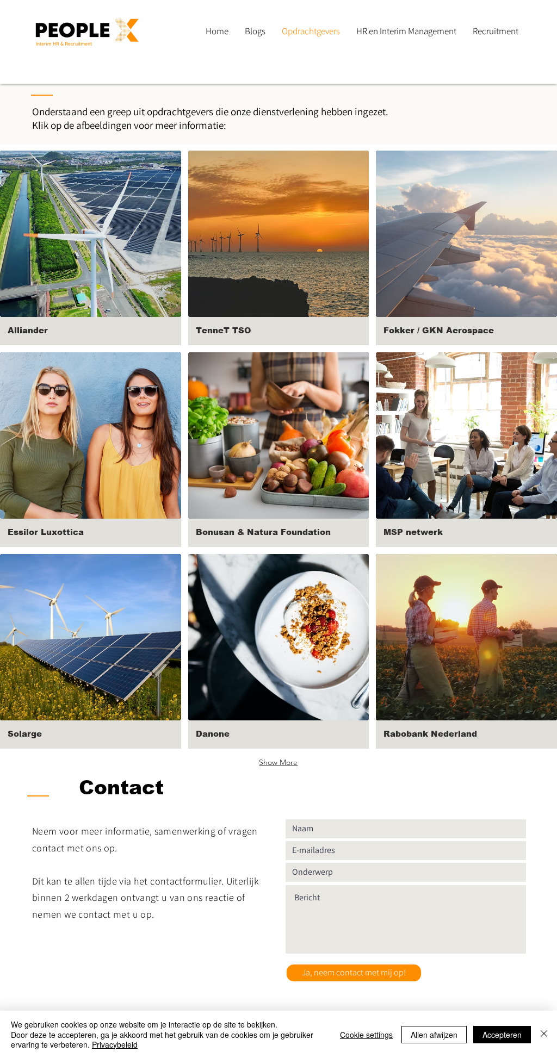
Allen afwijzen (434, 1034)
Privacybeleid (115, 1044)
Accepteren (502, 1034)
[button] (90, 248)
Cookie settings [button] (366, 1034)
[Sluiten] (543, 1034)
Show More (278, 762)
